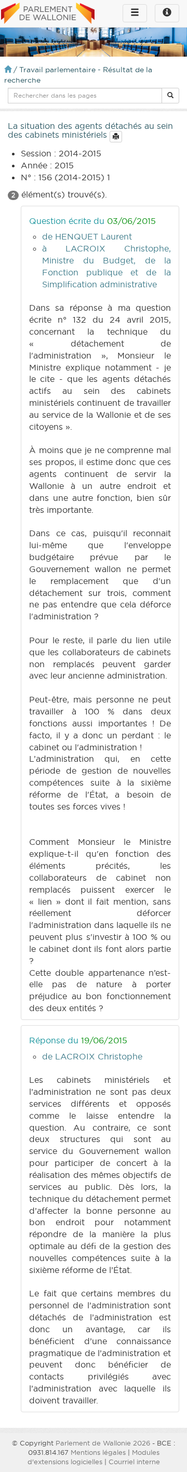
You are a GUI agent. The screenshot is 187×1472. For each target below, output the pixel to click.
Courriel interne (134, 1461)
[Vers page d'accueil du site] (48, 14)
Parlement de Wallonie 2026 (103, 1443)
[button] (170, 95)
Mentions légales (98, 1452)
